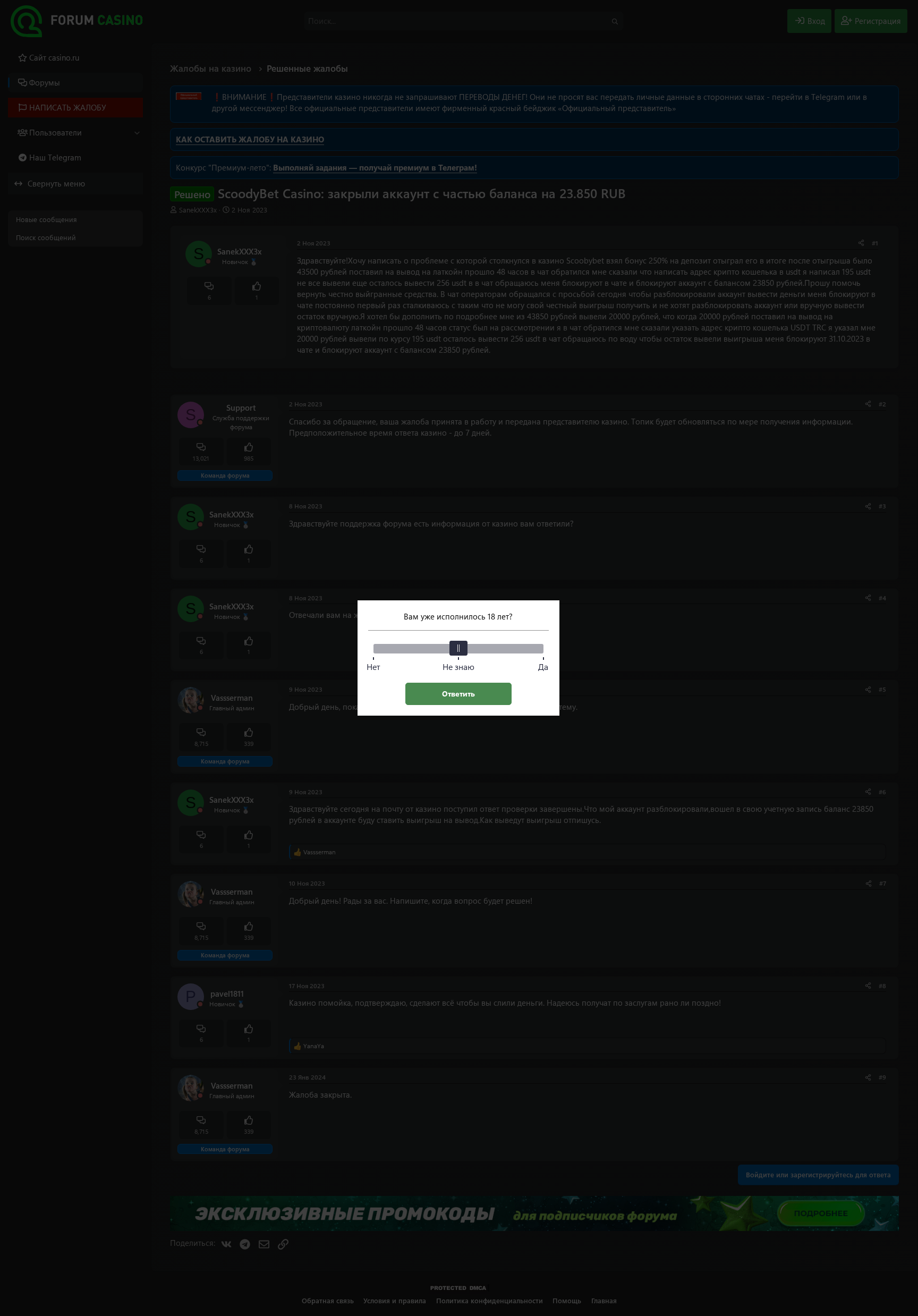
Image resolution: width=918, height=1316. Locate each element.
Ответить (458, 694)
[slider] (458, 648)
